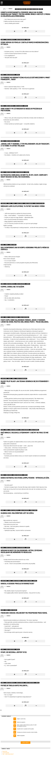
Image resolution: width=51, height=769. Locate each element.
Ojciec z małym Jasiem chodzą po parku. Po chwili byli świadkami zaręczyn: (26, 757)
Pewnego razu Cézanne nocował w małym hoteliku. (27, 763)
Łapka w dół (36, 31)
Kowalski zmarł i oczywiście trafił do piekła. (25, 760)
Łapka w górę (14, 31)
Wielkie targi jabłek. (21, 767)
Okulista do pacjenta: (21, 753)
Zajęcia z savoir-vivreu (21, 750)
